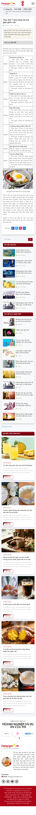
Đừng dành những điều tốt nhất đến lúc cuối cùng (24, 415)
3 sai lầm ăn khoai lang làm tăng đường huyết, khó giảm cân (16, 650)
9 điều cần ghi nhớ (22, 330)
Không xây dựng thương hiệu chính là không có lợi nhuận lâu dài (24, 404)
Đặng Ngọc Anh (7, 426)
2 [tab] (17, 738)
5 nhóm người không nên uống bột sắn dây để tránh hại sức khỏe (17, 511)
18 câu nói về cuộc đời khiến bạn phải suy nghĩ (24, 394)
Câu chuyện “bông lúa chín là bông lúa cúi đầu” (24, 373)
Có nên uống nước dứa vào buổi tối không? (24, 283)
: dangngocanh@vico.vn (13, 777)
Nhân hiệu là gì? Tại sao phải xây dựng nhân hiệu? (24, 362)
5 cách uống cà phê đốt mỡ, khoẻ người (16, 604)
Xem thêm (8, 477)
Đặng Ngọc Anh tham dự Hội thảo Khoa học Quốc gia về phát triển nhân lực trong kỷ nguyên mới (24, 272)
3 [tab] (19, 738)
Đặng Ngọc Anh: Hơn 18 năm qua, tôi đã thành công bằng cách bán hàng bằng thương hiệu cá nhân (24, 304)
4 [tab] (21, 738)
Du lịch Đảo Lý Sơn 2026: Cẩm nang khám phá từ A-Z (24, 251)
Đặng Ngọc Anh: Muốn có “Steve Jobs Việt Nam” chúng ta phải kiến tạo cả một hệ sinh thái (24, 262)
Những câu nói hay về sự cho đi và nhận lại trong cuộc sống (24, 320)
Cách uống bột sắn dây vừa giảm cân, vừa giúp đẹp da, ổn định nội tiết (17, 697)
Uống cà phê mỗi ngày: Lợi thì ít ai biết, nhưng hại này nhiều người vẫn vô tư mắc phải (16, 559)
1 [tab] (15, 738)
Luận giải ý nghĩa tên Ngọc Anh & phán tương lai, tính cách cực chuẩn (24, 352)
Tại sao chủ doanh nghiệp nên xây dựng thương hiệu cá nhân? (24, 341)
